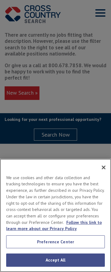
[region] (55, 215)
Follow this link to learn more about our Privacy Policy (54, 226)
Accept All (55, 260)
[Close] (103, 167)
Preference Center (55, 242)
